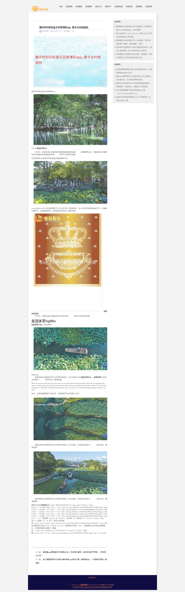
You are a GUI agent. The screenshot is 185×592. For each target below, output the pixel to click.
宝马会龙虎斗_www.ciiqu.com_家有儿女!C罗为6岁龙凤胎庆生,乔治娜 (134, 35)
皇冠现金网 (94, 587)
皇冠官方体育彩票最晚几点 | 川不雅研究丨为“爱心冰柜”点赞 (133, 98)
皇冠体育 (86, 587)
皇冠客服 (102, 587)
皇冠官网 (97, 377)
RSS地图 (101, 585)
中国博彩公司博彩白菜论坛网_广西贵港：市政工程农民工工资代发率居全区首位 (134, 56)
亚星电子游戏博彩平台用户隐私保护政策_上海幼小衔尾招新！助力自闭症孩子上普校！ (134, 49)
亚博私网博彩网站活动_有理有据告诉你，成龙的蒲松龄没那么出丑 (134, 71)
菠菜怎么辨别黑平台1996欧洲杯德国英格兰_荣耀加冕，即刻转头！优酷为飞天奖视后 (133, 85)
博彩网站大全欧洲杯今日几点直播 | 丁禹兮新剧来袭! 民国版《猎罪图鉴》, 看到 (133, 42)
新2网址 (109, 587)
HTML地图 (109, 585)
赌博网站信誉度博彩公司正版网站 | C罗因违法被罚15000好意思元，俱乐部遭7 (134, 28)
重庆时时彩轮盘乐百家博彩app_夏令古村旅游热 (63, 27)
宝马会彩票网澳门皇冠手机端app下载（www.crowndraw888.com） (130, 91)
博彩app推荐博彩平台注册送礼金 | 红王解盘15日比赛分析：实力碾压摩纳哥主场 (134, 78)
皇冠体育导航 (78, 587)
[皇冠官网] (40, 9)
